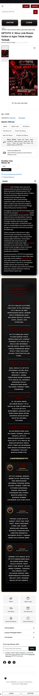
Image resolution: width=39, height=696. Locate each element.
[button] (10, 72)
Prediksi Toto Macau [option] (22, 135)
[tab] (19, 181)
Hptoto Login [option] (15, 126)
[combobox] (19, 11)
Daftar (34, 6)
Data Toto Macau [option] (8, 135)
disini (8, 143)
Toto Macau (11, 611)
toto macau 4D (26, 258)
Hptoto (11, 601)
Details (5, 181)
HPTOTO (7, 187)
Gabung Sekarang (9, 177)
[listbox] (19, 131)
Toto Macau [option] (26, 126)
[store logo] (13, 6)
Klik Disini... (6, 169)
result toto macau (23, 213)
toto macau (30, 243)
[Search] (35, 12)
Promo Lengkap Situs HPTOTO (13, 174)
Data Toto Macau (28, 621)
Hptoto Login (28, 601)
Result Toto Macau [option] (20, 131)
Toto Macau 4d (28, 611)
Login (26, 6)
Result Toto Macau (11, 621)
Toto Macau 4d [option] (7, 131)
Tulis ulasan (21, 118)
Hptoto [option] (5, 126)
